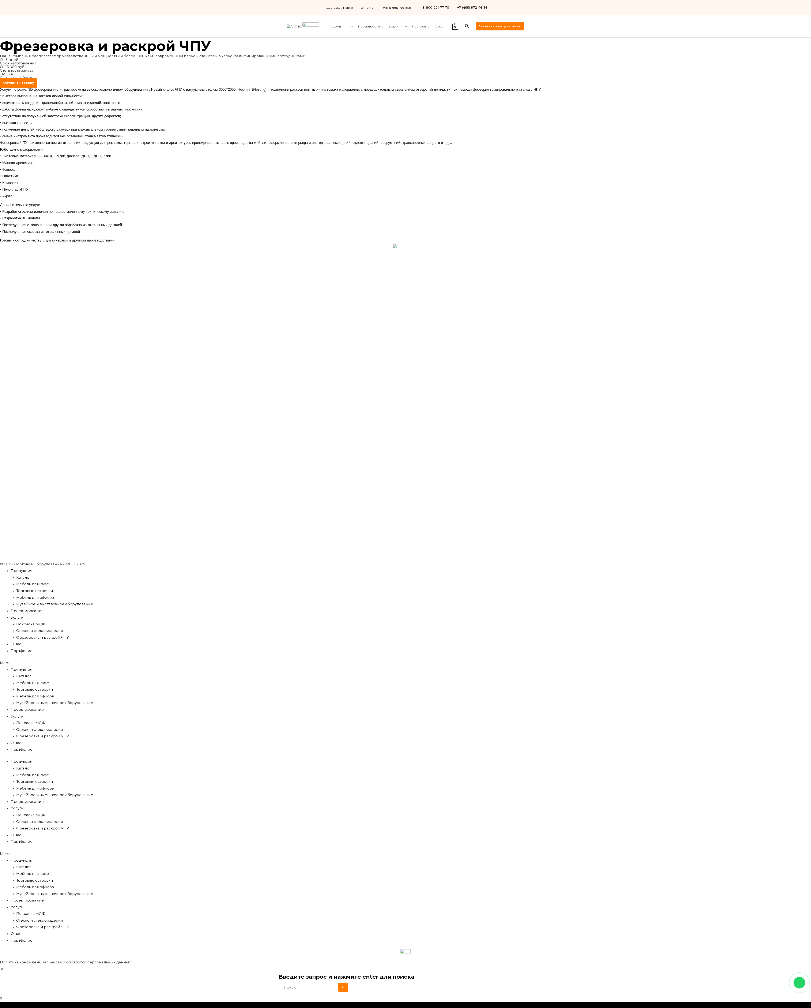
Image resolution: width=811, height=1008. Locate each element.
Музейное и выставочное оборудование (54, 604)
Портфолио (22, 651)
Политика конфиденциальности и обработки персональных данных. (66, 962)
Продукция (21, 571)
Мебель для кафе (32, 584)
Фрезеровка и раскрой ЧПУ (42, 637)
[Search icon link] (467, 26)
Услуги (17, 617)
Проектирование (27, 611)
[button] (18, 83)
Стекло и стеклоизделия (39, 631)
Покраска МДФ (30, 624)
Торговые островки (34, 591)
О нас (16, 644)
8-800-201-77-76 (436, 7)
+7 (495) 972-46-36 (472, 7)
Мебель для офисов (35, 597)
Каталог (23, 577)
